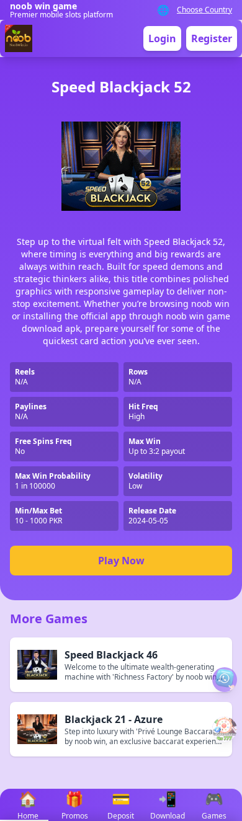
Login (162, 38)
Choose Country (204, 10)
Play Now (121, 560)
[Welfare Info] (224, 679)
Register (211, 38)
